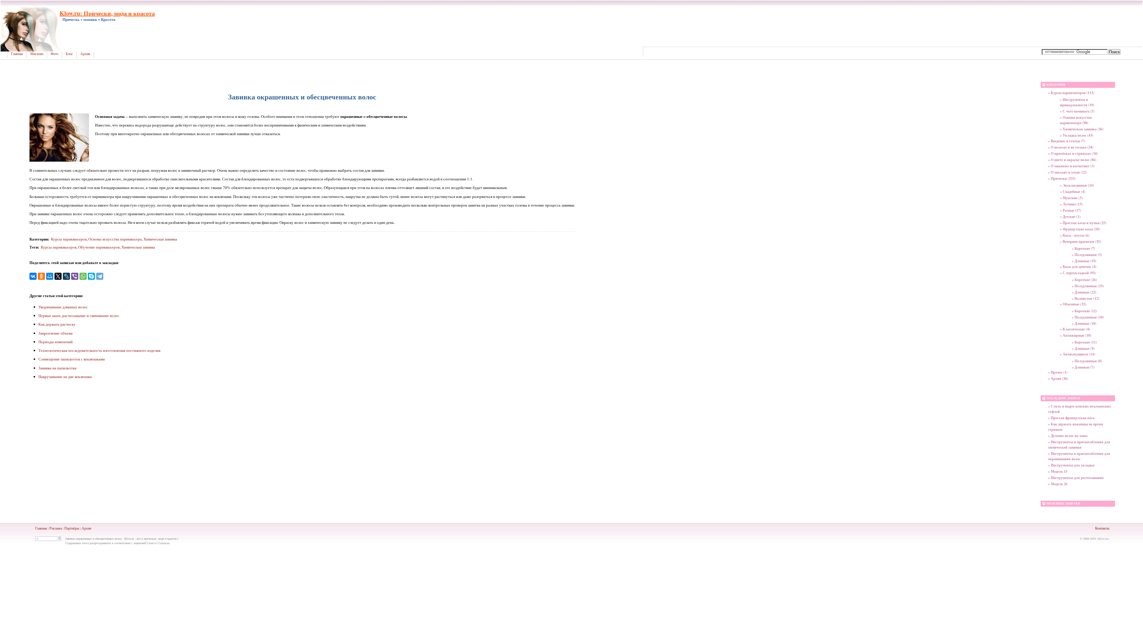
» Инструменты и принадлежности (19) (1077, 102)
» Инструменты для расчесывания (1076, 477)
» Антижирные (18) (1075, 335)
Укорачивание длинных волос (63, 307)
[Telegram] (99, 276)
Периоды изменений (55, 341)
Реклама (55, 528)
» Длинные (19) (1084, 260)
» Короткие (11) (1084, 342)
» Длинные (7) (1083, 367)
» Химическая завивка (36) (1081, 129)
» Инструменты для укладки (1071, 465)
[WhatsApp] (83, 276)
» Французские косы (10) (1080, 229)
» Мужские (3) (1071, 197)
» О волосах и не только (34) (1070, 147)
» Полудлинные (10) (1088, 317)
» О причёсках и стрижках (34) (1073, 153)
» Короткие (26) (1084, 279)
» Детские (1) (1070, 216)
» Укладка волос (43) (1076, 135)
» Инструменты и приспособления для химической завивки (1079, 444)
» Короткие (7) (1083, 248)
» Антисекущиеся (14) (1077, 354)
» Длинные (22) (1084, 292)
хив (88, 528)
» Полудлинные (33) (1088, 285)
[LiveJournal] (66, 276)
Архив (85, 54)
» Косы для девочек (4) (1078, 266)
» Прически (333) (1061, 178)
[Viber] (74, 276)
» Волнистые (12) (1085, 298)
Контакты (1102, 528)
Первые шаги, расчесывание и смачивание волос (78, 315)
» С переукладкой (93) (1078, 272)
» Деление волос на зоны (1067, 435)
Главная (17, 54)
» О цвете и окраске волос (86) (1072, 159)
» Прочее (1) (1057, 372)
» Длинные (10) (1084, 323)
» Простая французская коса (1071, 417)
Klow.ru (1103, 538)
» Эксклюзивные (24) (1077, 185)
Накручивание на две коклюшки (65, 376)
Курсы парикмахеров (69, 239)
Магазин (36, 54)
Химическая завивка (160, 239)
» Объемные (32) (1073, 304)
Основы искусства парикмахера (115, 239)
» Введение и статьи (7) (1066, 140)
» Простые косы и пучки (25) (1083, 222)
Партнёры (71, 528)
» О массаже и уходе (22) (1067, 172)
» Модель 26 (1057, 483)
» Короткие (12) (1084, 310)
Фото (54, 54)
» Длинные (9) (1083, 348)
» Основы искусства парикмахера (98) (1076, 120)
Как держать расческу (57, 324)
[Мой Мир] (49, 276)
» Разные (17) (1070, 210)
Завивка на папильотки (57, 368)
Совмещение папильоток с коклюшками (71, 359)
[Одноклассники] (41, 276)
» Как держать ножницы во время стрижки (1075, 427)
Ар (84, 528)
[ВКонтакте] (33, 276)
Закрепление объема (55, 333)
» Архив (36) (1058, 378)
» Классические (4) (1075, 329)
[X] (58, 276)
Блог (69, 54)
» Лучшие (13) (1071, 204)
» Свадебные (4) (1072, 191)
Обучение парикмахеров (99, 247)
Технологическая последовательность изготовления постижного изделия (99, 350)
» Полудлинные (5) (1087, 254)
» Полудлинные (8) (1087, 360)
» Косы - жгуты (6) (1074, 235)
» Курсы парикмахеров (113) (1071, 92)
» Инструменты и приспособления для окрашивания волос (1079, 456)
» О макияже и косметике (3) (1071, 165)
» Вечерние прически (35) (1080, 241)
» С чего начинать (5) (1077, 111)
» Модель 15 (1057, 471)
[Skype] (91, 276)
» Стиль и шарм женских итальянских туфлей (1079, 409)
